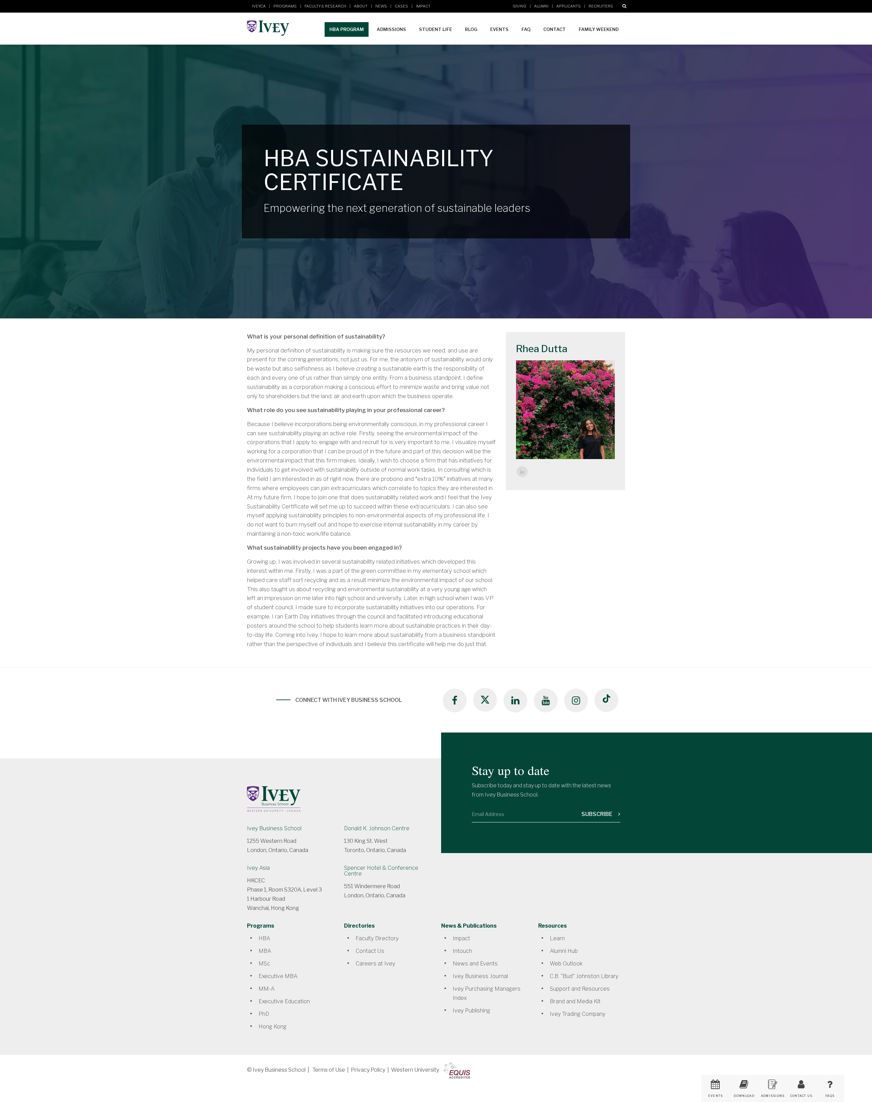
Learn (557, 938)
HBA (264, 938)
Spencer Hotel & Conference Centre (381, 871)
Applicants (568, 6)
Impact (423, 6)
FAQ (525, 29)
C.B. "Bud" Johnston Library (584, 976)
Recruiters (601, 6)
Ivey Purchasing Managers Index (486, 993)
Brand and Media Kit (575, 1001)
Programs (285, 6)
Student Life (435, 29)
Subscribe (597, 814)
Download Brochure (744, 1098)
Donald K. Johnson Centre (376, 828)
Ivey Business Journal (480, 976)
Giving (519, 6)
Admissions (391, 29)
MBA (265, 951)
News (381, 6)
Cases (401, 6)
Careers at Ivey (375, 963)
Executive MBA (278, 976)
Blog (471, 29)
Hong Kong (272, 1026)
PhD (264, 1014)
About (361, 6)
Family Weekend (599, 29)
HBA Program (346, 29)
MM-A (267, 989)
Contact (554, 29)
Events (499, 29)
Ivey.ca (259, 6)
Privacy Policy (368, 1070)
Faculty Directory (377, 938)
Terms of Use (328, 1070)
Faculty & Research (325, 6)
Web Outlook (566, 963)
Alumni (541, 6)
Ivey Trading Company (577, 1014)
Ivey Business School (274, 828)
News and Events (475, 963)
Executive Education (284, 1001)
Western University (415, 1070)
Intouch (462, 951)
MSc (264, 963)
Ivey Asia (258, 868)
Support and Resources (580, 989)
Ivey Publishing (471, 1010)
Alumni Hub (564, 951)
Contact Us (370, 951)
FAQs (830, 1096)
